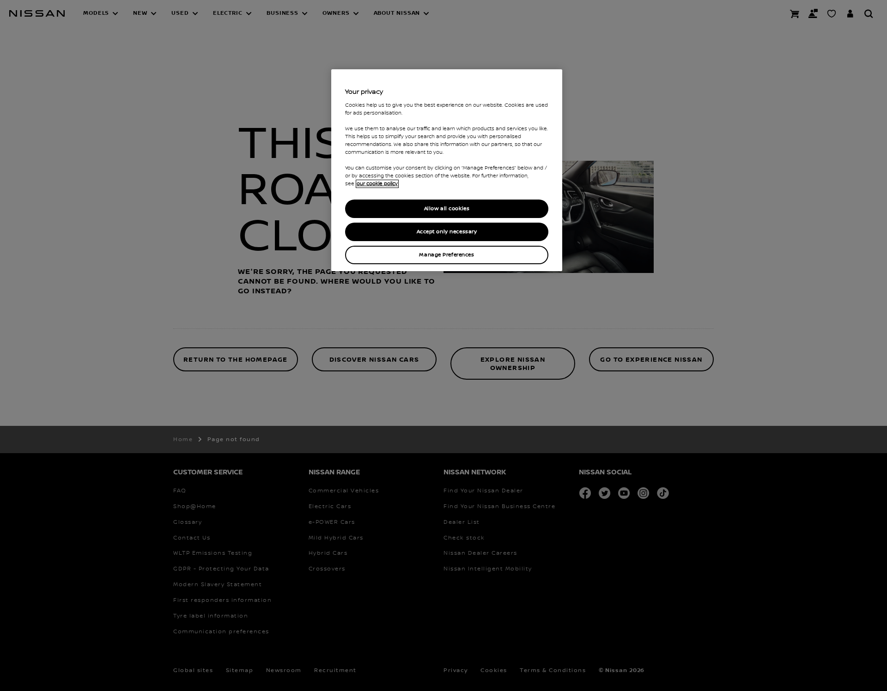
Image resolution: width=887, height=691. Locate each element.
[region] (446, 170)
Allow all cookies (447, 209)
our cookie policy (377, 184)
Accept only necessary (447, 232)
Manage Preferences (446, 255)
